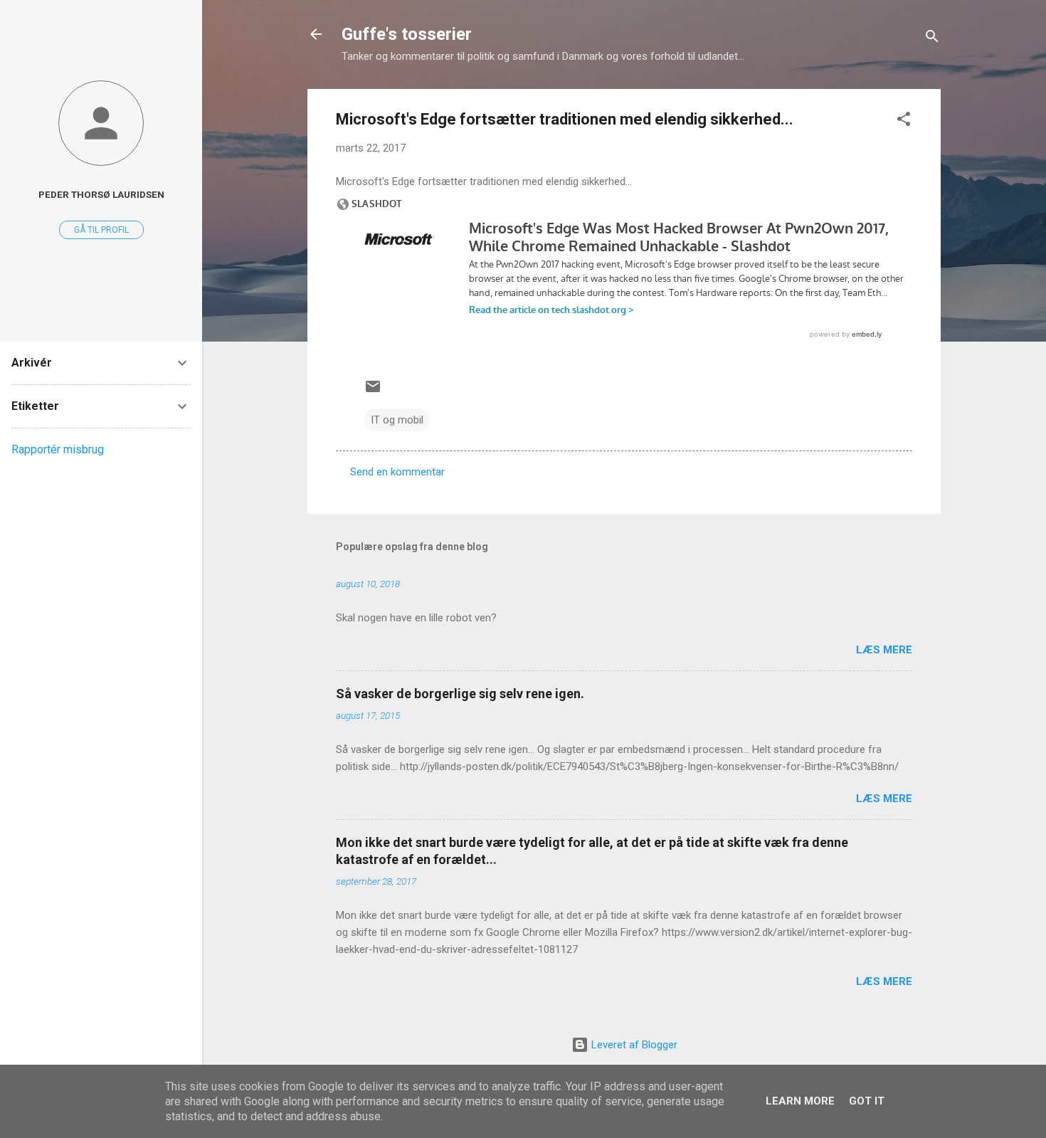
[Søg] (932, 38)
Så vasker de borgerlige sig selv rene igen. (460, 693)
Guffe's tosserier (407, 34)
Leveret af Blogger (632, 1044)
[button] (903, 121)
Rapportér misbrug (57, 449)
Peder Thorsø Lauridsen (101, 194)
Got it (866, 1101)
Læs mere (884, 649)
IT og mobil (397, 419)
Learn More (800, 1101)
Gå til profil (101, 230)
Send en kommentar (397, 471)
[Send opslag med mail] (372, 391)
